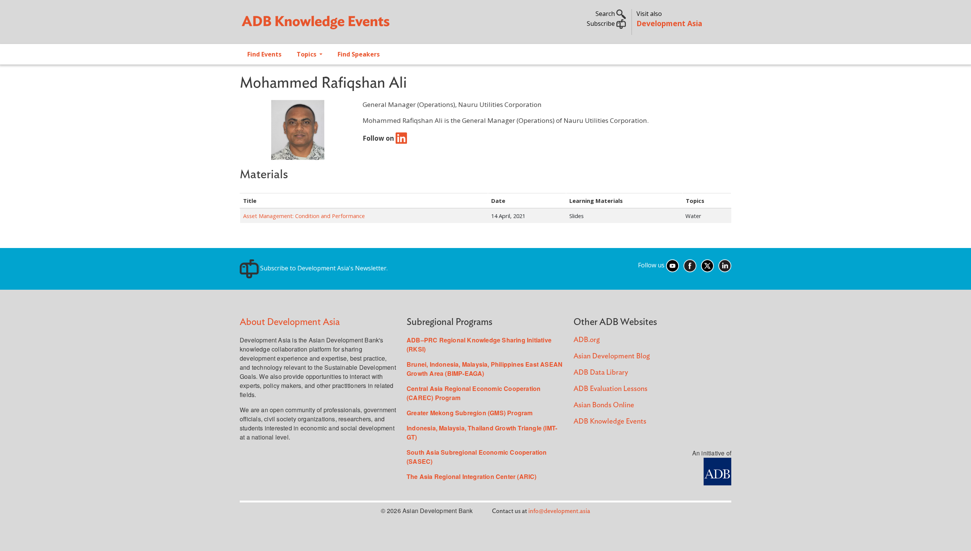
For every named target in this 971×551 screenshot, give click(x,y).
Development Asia (669, 23)
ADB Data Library (600, 372)
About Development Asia (290, 322)
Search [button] (605, 13)
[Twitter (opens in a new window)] (707, 265)
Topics (307, 54)
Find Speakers (359, 54)
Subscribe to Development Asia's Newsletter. (323, 268)
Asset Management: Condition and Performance (304, 216)
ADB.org (586, 340)
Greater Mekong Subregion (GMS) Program (470, 412)
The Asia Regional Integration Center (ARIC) (472, 476)
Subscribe (601, 23)
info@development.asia (559, 511)
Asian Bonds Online (603, 405)
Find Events (264, 54)
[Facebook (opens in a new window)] (689, 265)
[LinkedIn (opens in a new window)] (724, 265)
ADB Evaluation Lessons (610, 388)
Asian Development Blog (611, 356)
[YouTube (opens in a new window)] (672, 265)
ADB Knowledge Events (609, 421)
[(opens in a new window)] (401, 137)
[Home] (358, 25)
